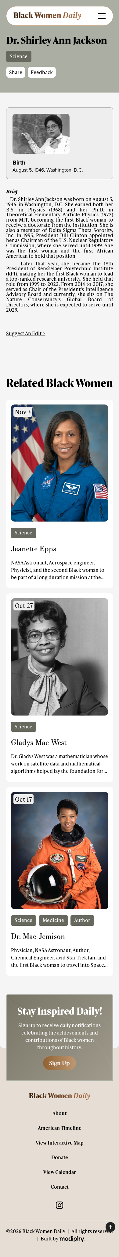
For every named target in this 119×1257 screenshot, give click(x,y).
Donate (59, 1157)
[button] (101, 16)
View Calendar (59, 1171)
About (59, 1113)
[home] (47, 16)
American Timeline (59, 1127)
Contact (60, 1186)
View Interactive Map (60, 1142)
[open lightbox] (60, 134)
